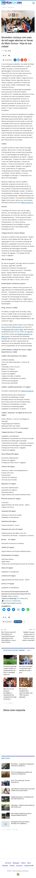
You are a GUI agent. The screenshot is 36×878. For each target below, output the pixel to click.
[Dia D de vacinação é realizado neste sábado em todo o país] (26, 660)
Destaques (16, 863)
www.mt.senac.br (27, 202)
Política (12, 865)
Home (9, 863)
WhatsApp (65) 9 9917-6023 (13, 329)
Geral (29, 863)
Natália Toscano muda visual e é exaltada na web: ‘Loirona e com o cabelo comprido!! (28, 636)
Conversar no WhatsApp (12, 601)
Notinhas (5, 865)
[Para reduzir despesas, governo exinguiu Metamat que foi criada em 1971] (5, 816)
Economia (19, 865)
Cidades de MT (29, 865)
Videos (23, 863)
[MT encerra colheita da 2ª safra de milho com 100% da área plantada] (26, 682)
